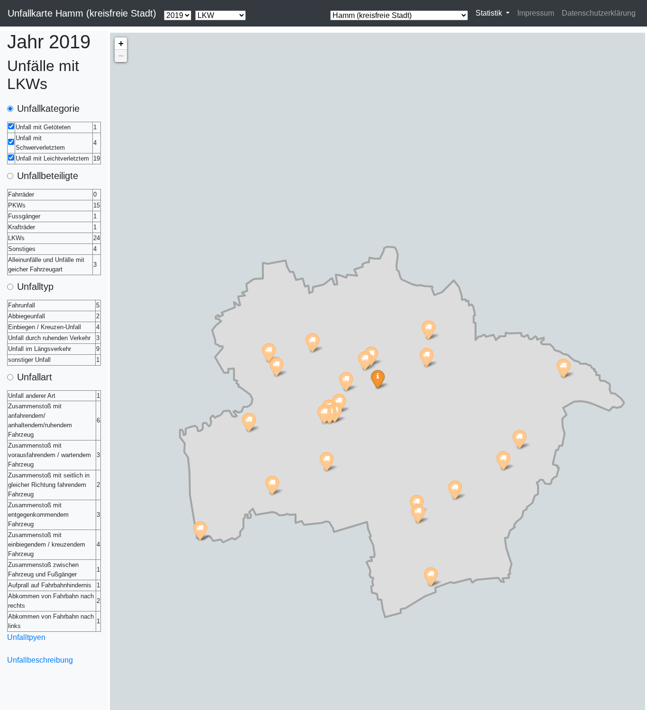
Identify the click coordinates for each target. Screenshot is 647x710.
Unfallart (34, 377)
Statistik (490, 13)
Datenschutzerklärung (599, 13)
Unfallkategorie (48, 108)
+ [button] (121, 43)
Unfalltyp (35, 286)
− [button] (121, 56)
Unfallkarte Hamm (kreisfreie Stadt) (82, 13)
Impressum (535, 13)
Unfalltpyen (26, 637)
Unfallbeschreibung (40, 660)
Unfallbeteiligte (47, 176)
